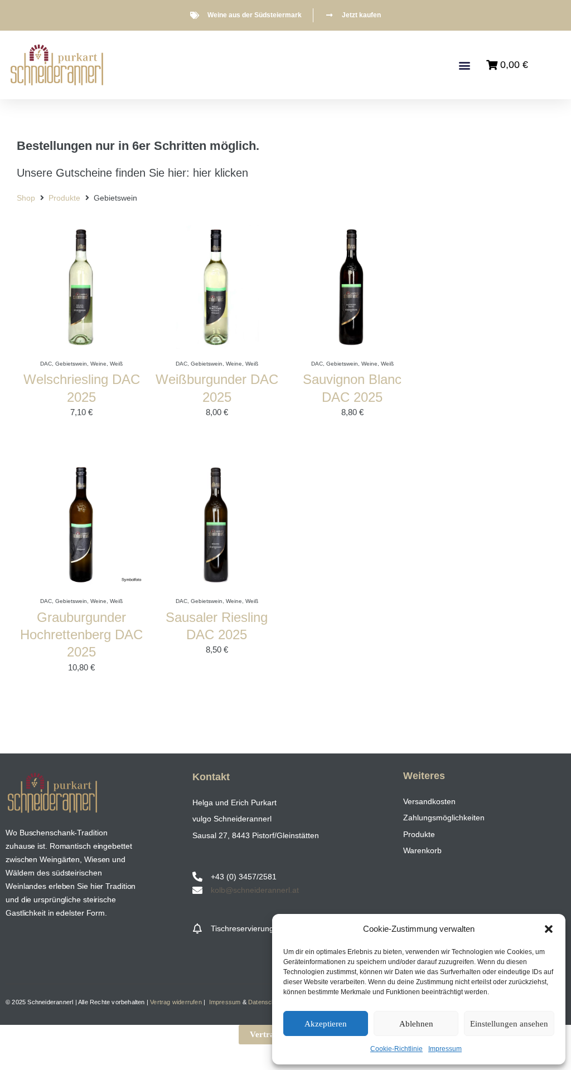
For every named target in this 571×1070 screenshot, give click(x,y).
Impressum (445, 1049)
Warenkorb (422, 850)
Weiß (116, 364)
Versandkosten (429, 801)
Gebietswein (71, 364)
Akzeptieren (325, 1023)
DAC (46, 364)
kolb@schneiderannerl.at (255, 890)
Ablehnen (416, 1023)
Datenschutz (266, 1002)
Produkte (64, 197)
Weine (98, 364)
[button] (548, 929)
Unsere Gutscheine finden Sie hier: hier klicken (132, 173)
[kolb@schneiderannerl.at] (197, 890)
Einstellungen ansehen (509, 1023)
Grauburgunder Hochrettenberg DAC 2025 (81, 634)
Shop (26, 197)
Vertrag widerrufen (176, 1002)
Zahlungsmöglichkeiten (444, 817)
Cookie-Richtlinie (396, 1049)
